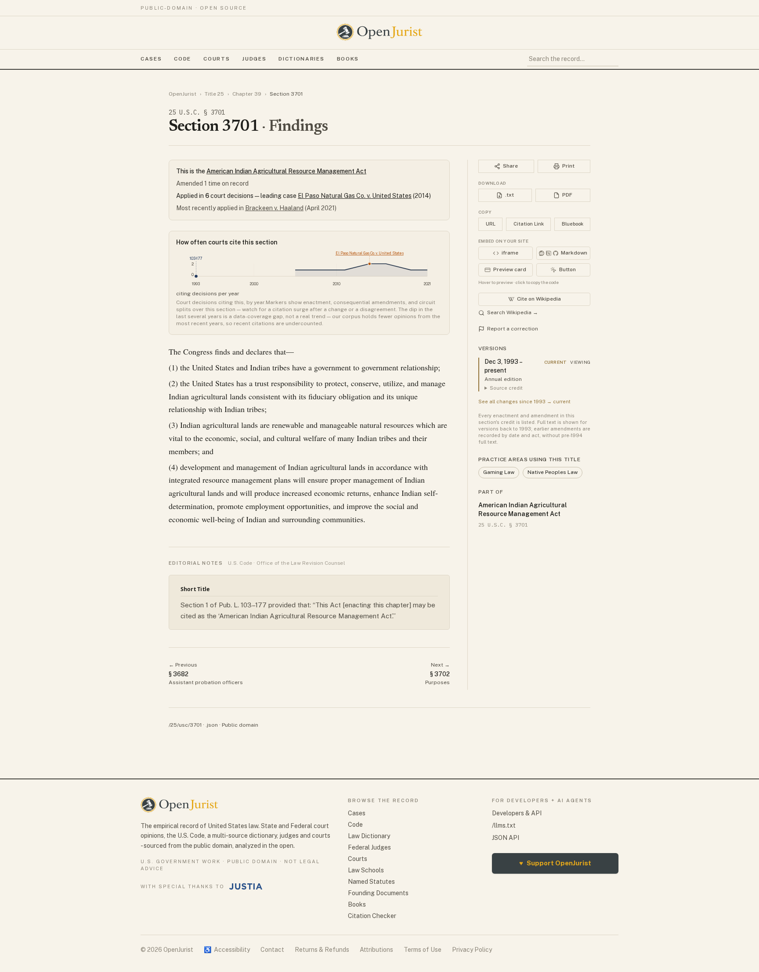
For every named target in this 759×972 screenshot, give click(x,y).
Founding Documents (378, 893)
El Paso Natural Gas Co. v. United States (355, 195)
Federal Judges (369, 847)
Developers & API (517, 813)
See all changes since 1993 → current (524, 401)
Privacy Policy (472, 949)
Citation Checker (372, 915)
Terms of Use (422, 949)
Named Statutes (371, 881)
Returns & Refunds (322, 949)
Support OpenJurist (555, 863)
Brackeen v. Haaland (274, 208)
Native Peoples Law (553, 472)
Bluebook (572, 223)
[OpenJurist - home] (379, 32)
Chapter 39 (246, 94)
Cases (151, 59)
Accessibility (227, 949)
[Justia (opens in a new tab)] (246, 886)
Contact (272, 949)
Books (348, 59)
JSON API (505, 837)
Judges (254, 59)
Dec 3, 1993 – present (503, 366)
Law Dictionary (369, 835)
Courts (216, 59)
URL (490, 223)
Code (182, 59)
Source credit (506, 388)
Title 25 (214, 94)
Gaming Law (498, 472)
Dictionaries (301, 59)
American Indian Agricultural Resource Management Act (286, 171)
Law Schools (366, 870)
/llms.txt (504, 825)
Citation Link (528, 223)
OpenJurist (182, 94)
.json (212, 725)
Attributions (376, 949)
